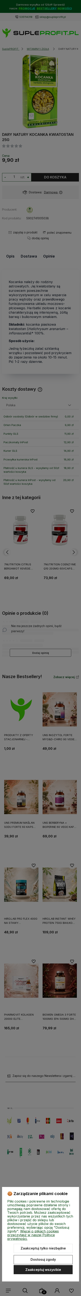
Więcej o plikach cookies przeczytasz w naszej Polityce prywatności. (33, 1235)
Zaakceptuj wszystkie (43, 1270)
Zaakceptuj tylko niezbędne (43, 1248)
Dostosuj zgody (43, 1259)
